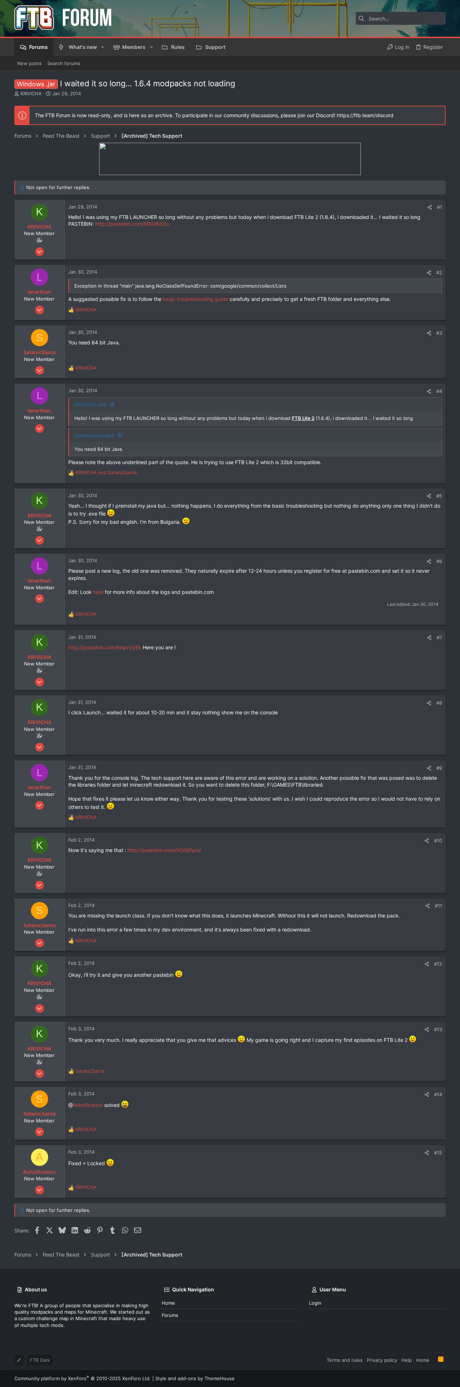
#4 (439, 391)
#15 (438, 1152)
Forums (170, 1315)
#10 (438, 840)
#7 (439, 637)
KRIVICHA (31, 93)
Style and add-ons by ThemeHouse (195, 1378)
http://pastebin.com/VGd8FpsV (164, 850)
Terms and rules (345, 1360)
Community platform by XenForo (82, 1378)
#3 (439, 333)
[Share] (429, 207)
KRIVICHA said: (90, 404)
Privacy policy (382, 1360)
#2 (439, 272)
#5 (439, 496)
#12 (438, 964)
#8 (439, 703)
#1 (439, 207)
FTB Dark (40, 1360)
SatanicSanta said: (94, 435)
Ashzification (88, 1105)
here (98, 592)
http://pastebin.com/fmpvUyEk (104, 647)
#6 (439, 561)
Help (406, 1360)
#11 (438, 905)
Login (315, 1303)
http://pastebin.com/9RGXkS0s (132, 224)
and (106, 472)
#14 (438, 1094)
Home (168, 1303)
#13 (438, 1029)
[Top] (434, 1360)
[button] (102, 47)
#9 (439, 768)
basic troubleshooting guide (195, 299)
